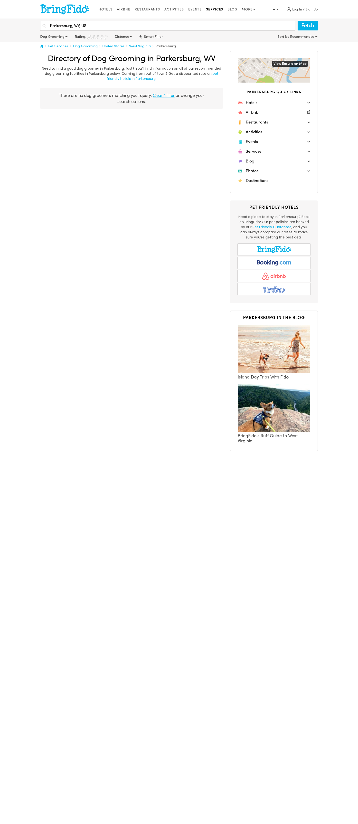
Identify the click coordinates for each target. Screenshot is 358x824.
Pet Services (58, 46)
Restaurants (147, 9)
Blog (232, 9)
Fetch (307, 25)
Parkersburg (165, 46)
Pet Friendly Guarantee (272, 227)
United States (113, 46)
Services (214, 9)
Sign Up (312, 9)
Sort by (283, 36)
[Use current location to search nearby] (291, 26)
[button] (274, 103)
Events (195, 9)
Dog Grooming (85, 46)
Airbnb (123, 9)
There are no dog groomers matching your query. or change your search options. (131, 98)
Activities (174, 9)
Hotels (106, 9)
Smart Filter (153, 36)
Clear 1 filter (164, 95)
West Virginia (140, 46)
